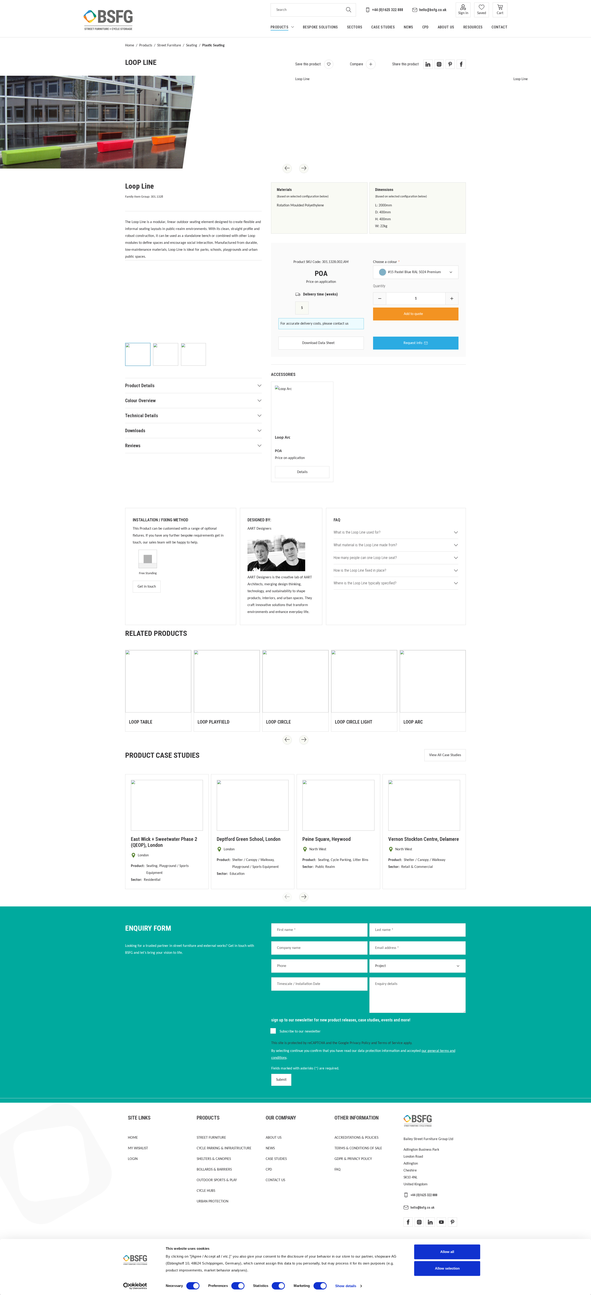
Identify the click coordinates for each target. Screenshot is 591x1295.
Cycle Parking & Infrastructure (224, 1148)
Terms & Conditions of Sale (358, 1148)
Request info (413, 343)
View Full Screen (156, 153)
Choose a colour (386, 262)
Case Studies (276, 1159)
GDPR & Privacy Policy (353, 1159)
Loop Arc (282, 437)
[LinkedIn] (430, 1222)
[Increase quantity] (451, 298)
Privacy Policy (360, 1043)
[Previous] (287, 168)
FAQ (338, 1169)
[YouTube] (441, 1222)
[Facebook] (408, 1222)
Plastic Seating (213, 45)
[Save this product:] (328, 64)
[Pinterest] (452, 1222)
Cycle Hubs (206, 1191)
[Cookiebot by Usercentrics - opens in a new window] (135, 1286)
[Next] (303, 168)
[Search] (348, 10)
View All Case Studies (445, 755)
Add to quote (414, 314)
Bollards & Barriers (214, 1169)
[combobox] (306, 10)
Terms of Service (390, 1043)
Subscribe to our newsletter (300, 1031)
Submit (281, 1080)
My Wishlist (138, 1148)
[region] (193, 319)
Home (129, 45)
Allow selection (447, 1268)
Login (133, 1159)
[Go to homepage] (108, 20)
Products (145, 45)
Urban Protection (212, 1201)
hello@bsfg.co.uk (432, 10)
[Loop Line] (301, 122)
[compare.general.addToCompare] (371, 64)
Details (302, 472)
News (270, 1148)
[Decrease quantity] (379, 298)
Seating (191, 45)
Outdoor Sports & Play (217, 1180)
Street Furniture (169, 45)
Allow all (447, 1252)
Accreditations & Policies (356, 1138)
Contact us (275, 1180)
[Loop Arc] (302, 409)
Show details (345, 1286)
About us (273, 1138)
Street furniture (211, 1138)
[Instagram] (419, 1222)
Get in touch (147, 587)
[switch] (237, 1285)
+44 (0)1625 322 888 (387, 10)
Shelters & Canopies (214, 1159)
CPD (269, 1169)
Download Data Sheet (318, 343)
